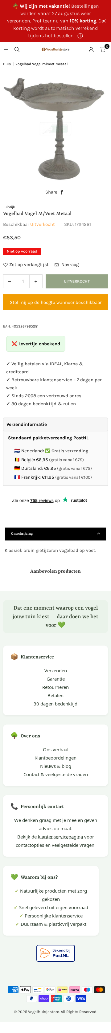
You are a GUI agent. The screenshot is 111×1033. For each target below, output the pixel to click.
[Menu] (5, 49)
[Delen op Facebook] (62, 192)
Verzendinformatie (26, 424)
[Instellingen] (91, 49)
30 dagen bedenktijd (55, 704)
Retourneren (55, 687)
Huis (7, 64)
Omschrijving (22, 534)
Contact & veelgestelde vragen (55, 774)
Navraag (69, 264)
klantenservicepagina (60, 837)
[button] (102, 49)
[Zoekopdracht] (17, 49)
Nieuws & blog (55, 766)
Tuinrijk (9, 207)
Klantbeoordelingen (55, 758)
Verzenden (55, 670)
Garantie (56, 679)
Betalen (55, 695)
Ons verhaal (55, 749)
